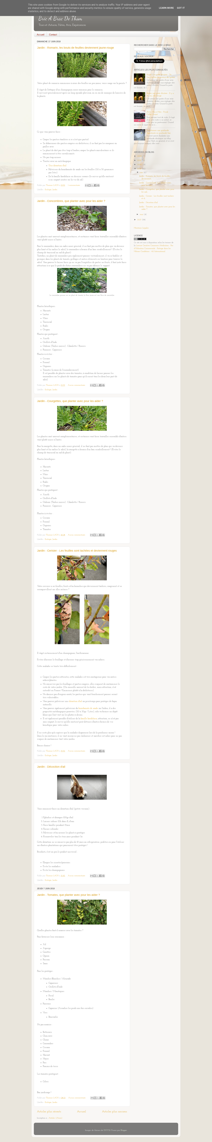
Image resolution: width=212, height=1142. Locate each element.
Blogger (124, 1130)
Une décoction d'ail (57, 165)
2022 (139, 156)
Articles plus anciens (114, 1111)
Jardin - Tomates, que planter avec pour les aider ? (68, 894)
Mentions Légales (141, 228)
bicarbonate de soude (88, 708)
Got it (181, 8)
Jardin (54, 190)
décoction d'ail (75, 701)
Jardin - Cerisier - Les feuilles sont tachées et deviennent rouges (77, 550)
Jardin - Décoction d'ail (51, 766)
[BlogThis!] (89, 185)
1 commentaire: (74, 185)
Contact (53, 34)
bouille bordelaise (89, 718)
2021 (139, 160)
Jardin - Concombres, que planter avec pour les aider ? (71, 201)
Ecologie (48, 190)
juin (142, 172)
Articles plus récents (49, 1111)
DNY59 (107, 1130)
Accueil (40, 34)
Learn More (166, 8)
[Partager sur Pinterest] (98, 185)
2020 (140, 165)
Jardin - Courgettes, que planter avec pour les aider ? (70, 401)
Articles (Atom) (55, 1118)
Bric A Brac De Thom (60, 18)
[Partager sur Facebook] (95, 185)
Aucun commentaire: (77, 385)
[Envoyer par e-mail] (86, 185)
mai (142, 214)
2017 (139, 220)
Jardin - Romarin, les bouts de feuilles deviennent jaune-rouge (75, 47)
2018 (139, 169)
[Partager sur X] (92, 185)
